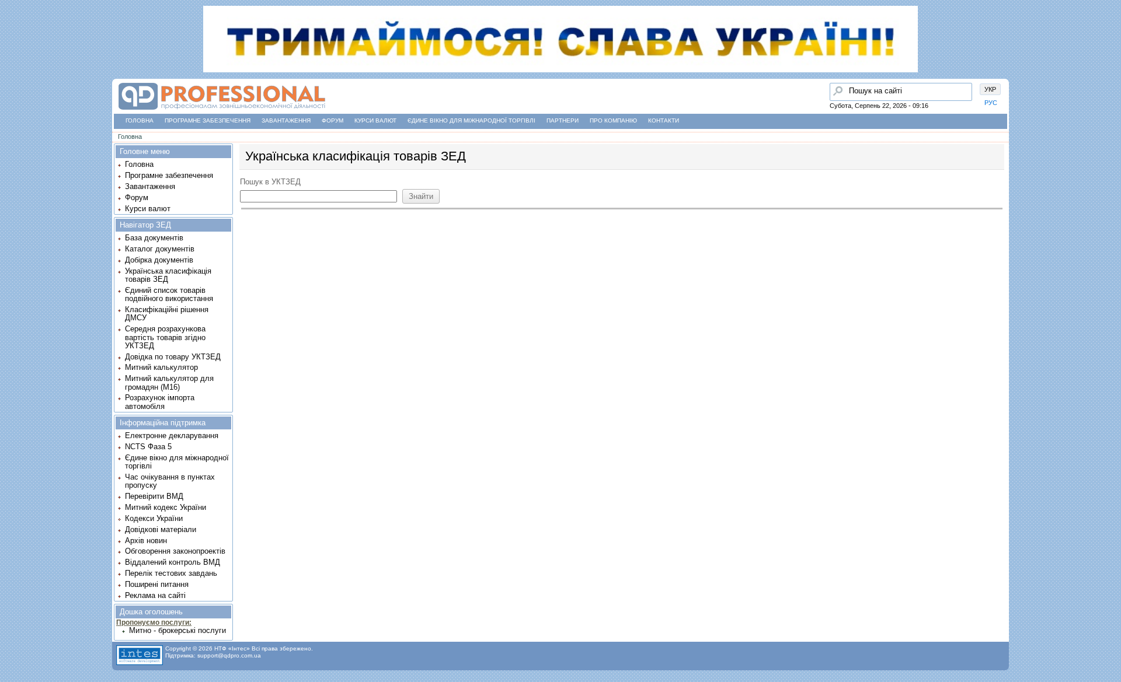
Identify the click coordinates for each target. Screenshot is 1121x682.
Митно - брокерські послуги (177, 630)
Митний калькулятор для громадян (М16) (169, 382)
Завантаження (286, 120)
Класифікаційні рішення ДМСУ (166, 313)
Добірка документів (159, 260)
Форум (332, 120)
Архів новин (146, 540)
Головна (140, 120)
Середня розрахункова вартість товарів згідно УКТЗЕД (165, 337)
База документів (154, 237)
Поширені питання (157, 584)
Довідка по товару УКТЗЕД (173, 356)
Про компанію (613, 120)
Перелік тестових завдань (171, 573)
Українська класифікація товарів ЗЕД (168, 275)
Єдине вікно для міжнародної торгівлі (471, 120)
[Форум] (12, 99)
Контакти (663, 120)
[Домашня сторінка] (221, 110)
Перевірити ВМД (154, 496)
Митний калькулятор (161, 367)
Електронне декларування (171, 435)
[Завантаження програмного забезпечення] (12, 77)
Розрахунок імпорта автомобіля (159, 401)
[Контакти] (12, 122)
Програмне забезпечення (207, 120)
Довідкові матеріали (160, 529)
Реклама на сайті (155, 595)
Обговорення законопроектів (175, 551)
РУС (990, 102)
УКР (990, 89)
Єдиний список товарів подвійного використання (169, 294)
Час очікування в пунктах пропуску (170, 481)
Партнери (562, 120)
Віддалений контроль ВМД (172, 562)
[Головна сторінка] (12, 55)
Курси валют (375, 120)
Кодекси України (154, 518)
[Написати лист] (12, 144)
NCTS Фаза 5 (148, 446)
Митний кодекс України (165, 507)
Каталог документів (159, 248)
